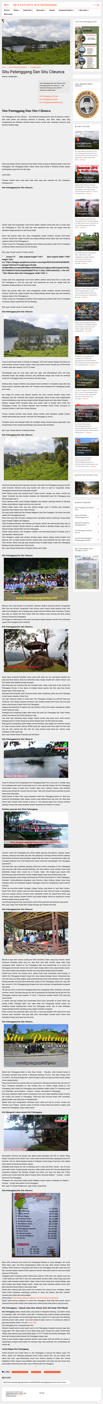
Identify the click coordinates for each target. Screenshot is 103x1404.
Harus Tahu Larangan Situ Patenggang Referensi (86, 382)
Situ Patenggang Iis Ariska (48, 96)
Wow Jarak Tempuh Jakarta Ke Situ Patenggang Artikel (85, 281)
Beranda (41, 1393)
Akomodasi (40, 10)
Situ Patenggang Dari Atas (48, 99)
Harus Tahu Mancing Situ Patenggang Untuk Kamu (87, 245)
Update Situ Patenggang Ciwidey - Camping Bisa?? (86, 315)
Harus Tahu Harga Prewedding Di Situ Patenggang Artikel (85, 211)
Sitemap (52, 10)
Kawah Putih (27, 10)
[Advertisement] (19, 94)
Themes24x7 (19, 1395)
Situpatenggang (35, 67)
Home (7, 10)
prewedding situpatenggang (18, 67)
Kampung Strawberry (66, 10)
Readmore (83, 160)
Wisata (16, 10)
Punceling (8, 14)
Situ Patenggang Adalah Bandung (50, 102)
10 (78, 441)
